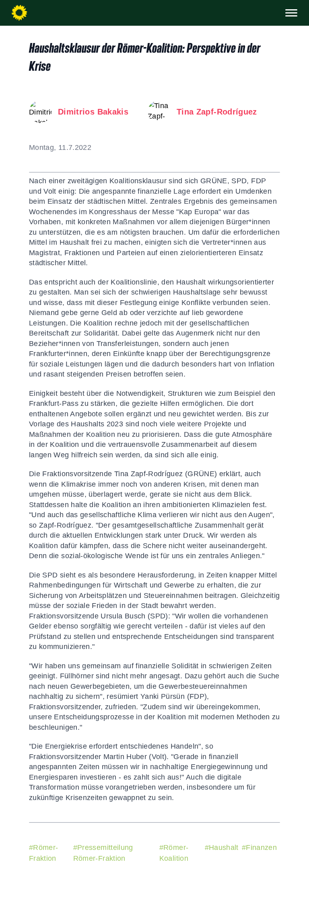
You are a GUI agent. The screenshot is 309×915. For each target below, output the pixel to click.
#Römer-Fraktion (43, 852)
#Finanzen (259, 847)
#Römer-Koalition (173, 852)
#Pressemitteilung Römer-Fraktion (103, 852)
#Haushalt (222, 847)
